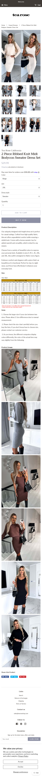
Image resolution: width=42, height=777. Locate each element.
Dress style (5, 193)
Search (21, 695)
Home (3, 25)
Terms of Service (21, 704)
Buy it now (21, 220)
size (2, 184)
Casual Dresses (13, 25)
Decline (20, 767)
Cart (39, 5)
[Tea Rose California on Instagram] (25, 724)
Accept (20, 762)
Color (3, 175)
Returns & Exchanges (21, 698)
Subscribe (34, 739)
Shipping (4, 167)
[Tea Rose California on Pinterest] (21, 724)
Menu (6, 5)
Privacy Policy (23, 756)
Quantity (4, 201)
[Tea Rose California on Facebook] (17, 724)
